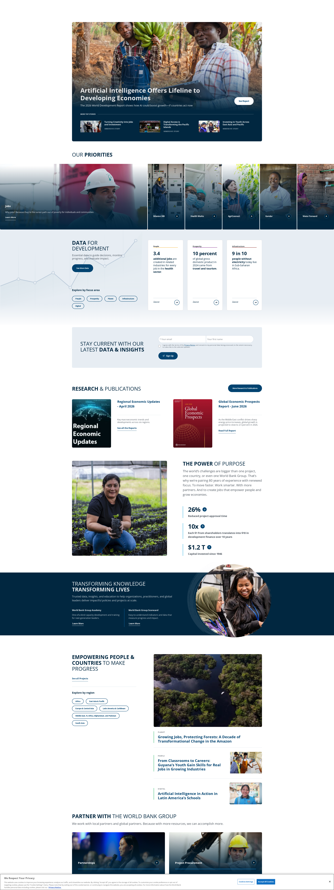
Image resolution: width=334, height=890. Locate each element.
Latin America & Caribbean (114, 708)
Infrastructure (128, 298)
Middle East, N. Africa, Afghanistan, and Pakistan (95, 716)
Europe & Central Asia (84, 708)
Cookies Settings (246, 881)
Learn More (10, 217)
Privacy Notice (189, 345)
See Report (244, 101)
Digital (78, 306)
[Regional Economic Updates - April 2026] (91, 423)
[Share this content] (177, 302)
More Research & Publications (245, 388)
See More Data (82, 268)
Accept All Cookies (266, 881)
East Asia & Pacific (96, 701)
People (78, 298)
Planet (110, 298)
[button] (177, 216)
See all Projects (80, 678)
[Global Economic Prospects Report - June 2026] (192, 423)
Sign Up (170, 355)
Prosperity (94, 298)
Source (156, 301)
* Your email (166, 339)
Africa (77, 701)
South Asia (79, 723)
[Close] (330, 882)
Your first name (215, 339)
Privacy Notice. (55, 887)
